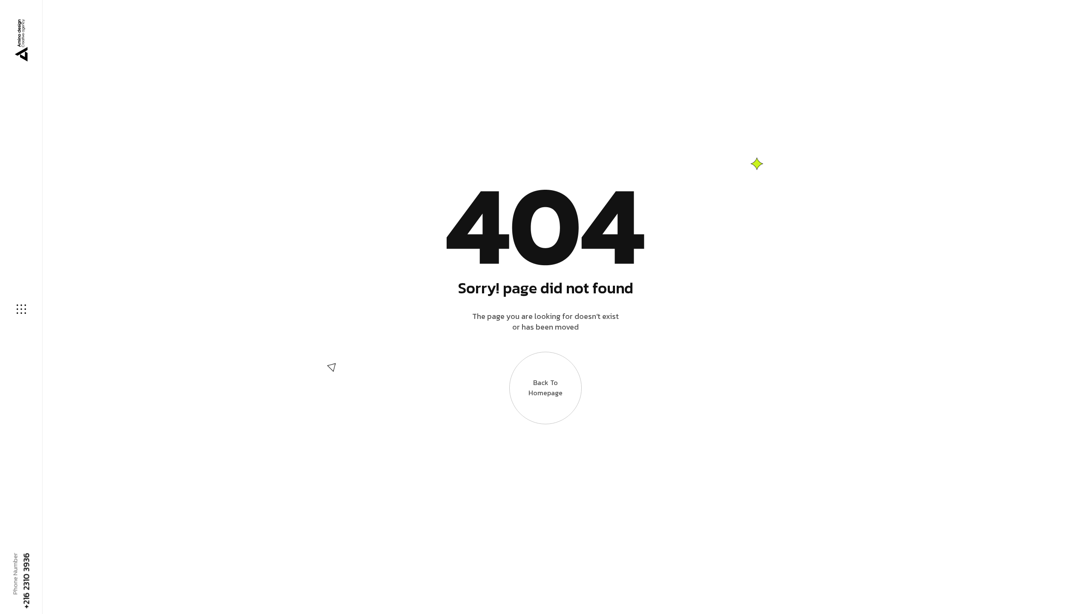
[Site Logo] (20, 40)
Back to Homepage (545, 387)
